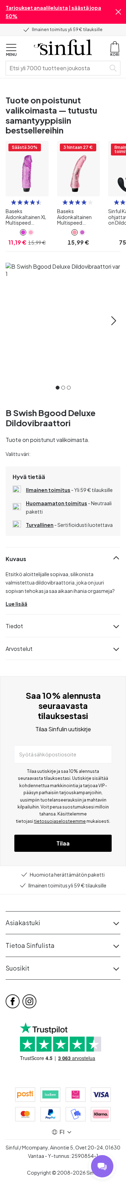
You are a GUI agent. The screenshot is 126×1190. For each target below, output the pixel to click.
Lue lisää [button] (16, 604)
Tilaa (63, 843)
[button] (118, 12)
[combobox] (57, 68)
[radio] (13, 202)
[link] (23, 232)
